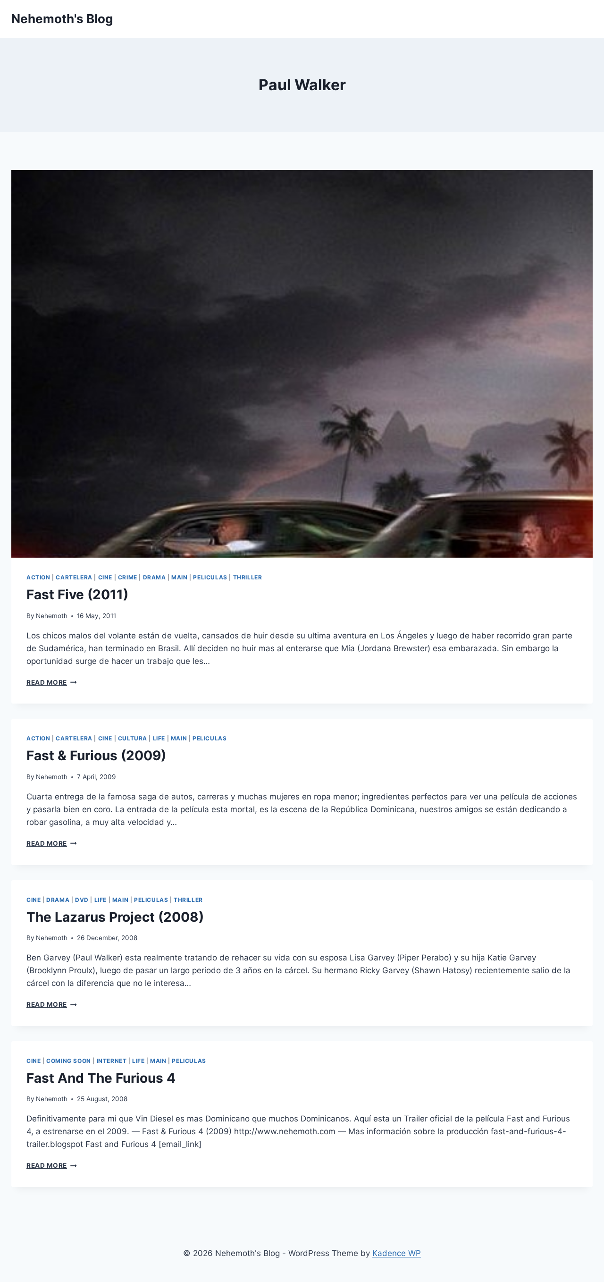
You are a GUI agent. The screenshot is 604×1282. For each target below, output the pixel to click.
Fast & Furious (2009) (96, 755)
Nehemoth (51, 616)
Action (38, 577)
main (179, 577)
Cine (105, 577)
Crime (127, 577)
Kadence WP (396, 1253)
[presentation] (302, 364)
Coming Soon (68, 1060)
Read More (51, 682)
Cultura (132, 738)
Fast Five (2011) (77, 594)
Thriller (247, 577)
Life (159, 738)
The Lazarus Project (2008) (115, 917)
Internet (112, 1060)
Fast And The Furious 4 (101, 1078)
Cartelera (74, 577)
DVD (82, 899)
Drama (154, 577)
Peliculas (210, 577)
